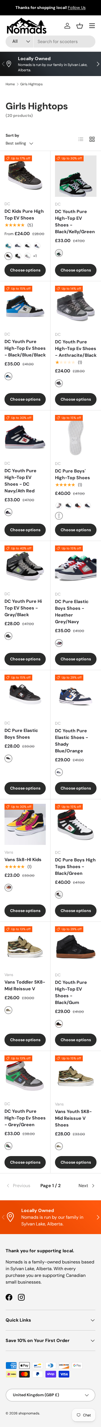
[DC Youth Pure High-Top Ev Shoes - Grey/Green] (25, 1076)
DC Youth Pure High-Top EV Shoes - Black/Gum (71, 992)
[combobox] (50, 42)
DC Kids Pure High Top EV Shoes (24, 214)
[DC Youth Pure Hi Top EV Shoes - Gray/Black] (25, 566)
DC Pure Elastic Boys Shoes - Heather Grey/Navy (72, 612)
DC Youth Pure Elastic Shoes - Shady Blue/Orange (71, 741)
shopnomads (29, 1413)
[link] (21, 1185)
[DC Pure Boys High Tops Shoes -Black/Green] (76, 824)
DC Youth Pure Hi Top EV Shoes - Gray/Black (23, 608)
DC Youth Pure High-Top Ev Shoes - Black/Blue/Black (25, 348)
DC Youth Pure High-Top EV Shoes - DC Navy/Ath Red (20, 481)
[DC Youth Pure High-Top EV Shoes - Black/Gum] (76, 947)
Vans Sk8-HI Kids (23, 860)
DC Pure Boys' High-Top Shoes (72, 474)
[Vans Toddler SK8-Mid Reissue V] (25, 946)
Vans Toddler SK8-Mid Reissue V (24, 985)
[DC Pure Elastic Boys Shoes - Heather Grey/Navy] (76, 566)
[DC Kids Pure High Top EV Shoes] (25, 176)
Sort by (12, 135)
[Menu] (92, 26)
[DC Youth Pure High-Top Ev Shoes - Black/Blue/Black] (25, 306)
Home (10, 84)
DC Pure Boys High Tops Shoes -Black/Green (75, 866)
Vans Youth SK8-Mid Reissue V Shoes (73, 1118)
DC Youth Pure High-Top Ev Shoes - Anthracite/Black (76, 348)
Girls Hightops (31, 84)
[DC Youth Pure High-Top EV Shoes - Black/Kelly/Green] (76, 176)
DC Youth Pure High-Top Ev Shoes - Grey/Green (25, 1118)
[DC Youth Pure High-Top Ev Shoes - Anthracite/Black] (76, 306)
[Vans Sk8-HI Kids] (25, 824)
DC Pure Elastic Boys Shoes (21, 733)
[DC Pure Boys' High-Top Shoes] (76, 435)
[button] (80, 26)
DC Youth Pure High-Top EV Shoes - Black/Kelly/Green (75, 222)
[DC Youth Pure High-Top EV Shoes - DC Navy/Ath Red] (25, 435)
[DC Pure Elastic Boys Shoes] (25, 695)
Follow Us (77, 7)
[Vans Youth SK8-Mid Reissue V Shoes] (76, 1076)
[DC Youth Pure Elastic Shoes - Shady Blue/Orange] (76, 695)
